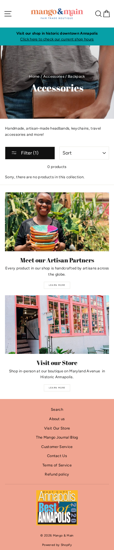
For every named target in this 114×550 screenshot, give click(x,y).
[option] (57, 36)
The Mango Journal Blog (57, 437)
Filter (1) (29, 153)
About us (57, 419)
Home (34, 76)
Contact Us (57, 456)
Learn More (57, 285)
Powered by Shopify (57, 545)
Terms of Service (57, 465)
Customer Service (56, 446)
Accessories (54, 76)
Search (57, 409)
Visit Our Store (57, 428)
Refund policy (57, 474)
